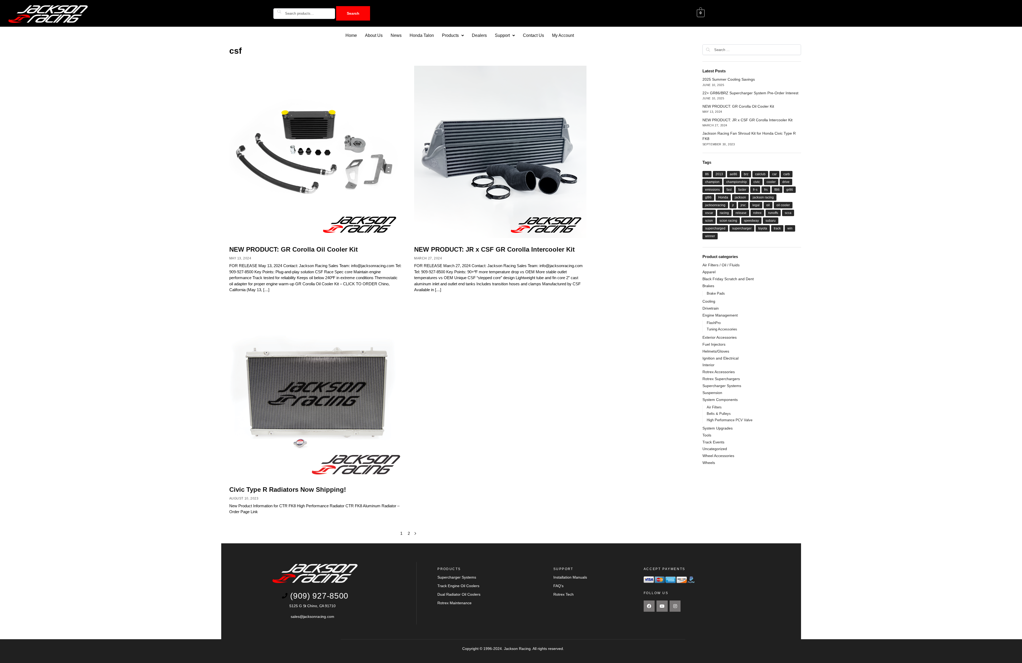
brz (746, 174)
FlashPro (714, 323)
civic (756, 182)
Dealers (479, 35)
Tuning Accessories (722, 329)
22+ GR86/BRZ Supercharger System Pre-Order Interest (750, 93)
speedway (751, 221)
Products (450, 35)
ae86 (733, 174)
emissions (712, 190)
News (396, 35)
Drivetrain (710, 308)
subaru (770, 221)
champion (712, 182)
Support (502, 35)
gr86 (789, 190)
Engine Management (720, 315)
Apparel (709, 272)
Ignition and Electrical (720, 358)
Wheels (708, 463)
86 (707, 174)
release (741, 213)
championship (736, 182)
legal (756, 205)
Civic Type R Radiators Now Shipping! (287, 489)
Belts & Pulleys (719, 414)
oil (768, 205)
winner (710, 236)
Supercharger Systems (721, 386)
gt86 (708, 197)
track (777, 228)
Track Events (713, 442)
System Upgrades (717, 428)
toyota (762, 228)
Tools (706, 435)
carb (786, 174)
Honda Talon (422, 35)
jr (733, 205)
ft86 (777, 190)
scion (709, 221)
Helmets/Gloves (715, 351)
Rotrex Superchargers (721, 379)
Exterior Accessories (719, 337)
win (789, 228)
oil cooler (783, 205)
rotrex (757, 213)
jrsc (743, 205)
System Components (720, 399)
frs (766, 190)
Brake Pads (716, 293)
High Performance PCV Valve (729, 420)
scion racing (728, 221)
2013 (719, 174)
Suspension (712, 393)
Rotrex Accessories (718, 372)
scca (788, 213)
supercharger (742, 228)
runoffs (773, 213)
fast (729, 190)
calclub (760, 174)
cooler (771, 182)
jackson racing (763, 197)
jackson (740, 197)
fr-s (755, 190)
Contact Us (533, 35)
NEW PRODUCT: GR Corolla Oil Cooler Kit (293, 249)
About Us (374, 35)
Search (353, 13)
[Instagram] (675, 606)
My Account (563, 35)
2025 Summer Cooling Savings (728, 79)
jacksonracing (715, 205)
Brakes (708, 286)
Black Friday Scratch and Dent (728, 279)
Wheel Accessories (718, 456)
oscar (709, 213)
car (774, 174)
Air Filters (714, 407)
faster (742, 190)
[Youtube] (662, 606)
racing (724, 213)
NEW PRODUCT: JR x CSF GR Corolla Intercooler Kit (494, 249)
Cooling (708, 301)
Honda (723, 197)
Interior (708, 365)
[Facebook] (649, 606)
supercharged (715, 228)
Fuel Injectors (713, 344)
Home (351, 35)
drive (786, 182)
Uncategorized (714, 449)
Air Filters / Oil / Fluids (721, 265)
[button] (453, 35)
